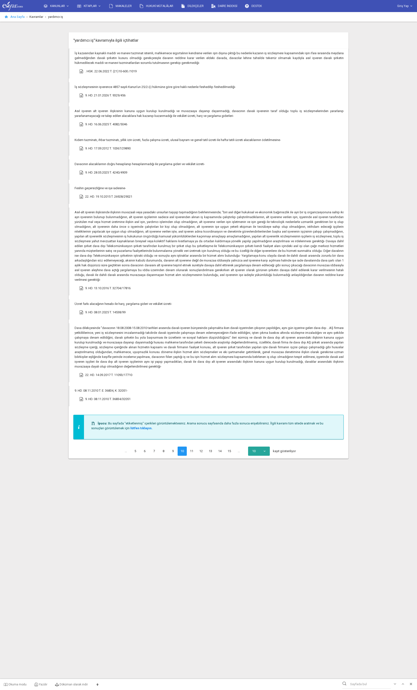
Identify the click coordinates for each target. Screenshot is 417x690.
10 (182, 451)
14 (220, 451)
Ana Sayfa (17, 17)
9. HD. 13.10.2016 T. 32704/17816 (108, 288)
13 (210, 451)
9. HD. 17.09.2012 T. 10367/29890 (108, 148)
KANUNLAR (57, 6)
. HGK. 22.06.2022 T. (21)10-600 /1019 (111, 71)
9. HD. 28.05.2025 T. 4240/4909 (106, 172)
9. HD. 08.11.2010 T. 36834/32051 (108, 399)
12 (201, 451)
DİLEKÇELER (195, 6)
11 (191, 451)
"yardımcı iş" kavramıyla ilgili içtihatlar (105, 40)
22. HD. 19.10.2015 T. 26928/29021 (108, 196)
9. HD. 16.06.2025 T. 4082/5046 (106, 124)
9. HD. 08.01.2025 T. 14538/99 (105, 312)
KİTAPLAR (90, 6)
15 (229, 451)
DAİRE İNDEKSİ (227, 6)
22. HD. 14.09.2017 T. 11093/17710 (108, 375)
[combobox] (259, 451)
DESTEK (256, 6)
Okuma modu (17, 684)
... (126, 451)
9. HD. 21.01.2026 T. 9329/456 (105, 95)
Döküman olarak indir (73, 684)
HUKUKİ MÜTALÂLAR (159, 6)
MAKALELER (123, 6)
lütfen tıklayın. (141, 428)
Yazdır (42, 684)
